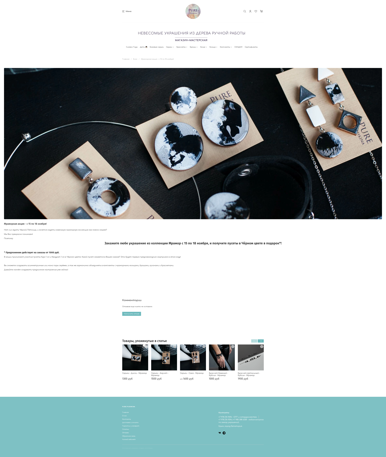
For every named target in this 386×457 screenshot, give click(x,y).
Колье (202, 47)
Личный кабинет (129, 439)
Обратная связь (128, 436)
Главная (125, 59)
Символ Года (132, 47)
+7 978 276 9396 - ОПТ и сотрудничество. (238, 417)
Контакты (126, 419)
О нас (124, 416)
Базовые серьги (157, 47)
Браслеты (181, 47)
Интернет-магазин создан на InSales (137, 448)
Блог (135, 59)
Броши (193, 47)
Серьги (169, 47)
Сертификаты (251, 47)
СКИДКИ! (238, 47)
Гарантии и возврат (130, 426)
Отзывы (125, 432)
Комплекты (225, 47)
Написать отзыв (131, 314)
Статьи (125, 429)
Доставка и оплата (130, 422)
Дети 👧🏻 (143, 47)
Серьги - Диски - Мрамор (134, 373)
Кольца (212, 47)
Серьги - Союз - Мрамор (192, 373)
